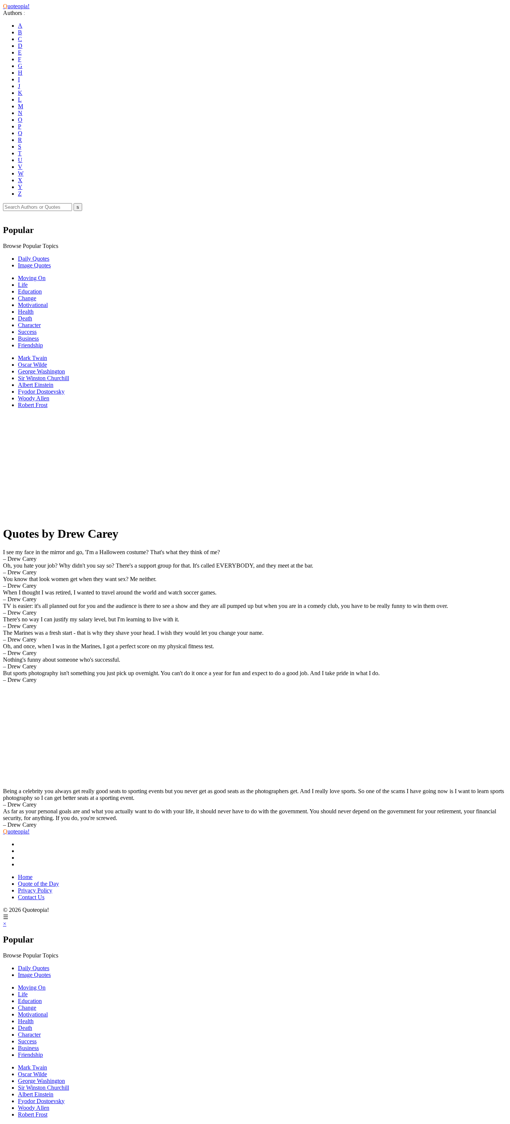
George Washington (41, 371)
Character (29, 325)
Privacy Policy (35, 890)
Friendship (30, 345)
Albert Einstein (35, 385)
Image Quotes (34, 265)
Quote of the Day (38, 884)
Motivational (33, 305)
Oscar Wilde (32, 364)
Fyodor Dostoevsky (41, 391)
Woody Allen (33, 398)
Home (25, 877)
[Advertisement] (227, 466)
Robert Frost (32, 405)
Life (23, 285)
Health (26, 311)
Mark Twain (32, 358)
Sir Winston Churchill (43, 378)
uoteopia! (16, 6)
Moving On (32, 278)
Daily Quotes (33, 258)
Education (30, 291)
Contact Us (31, 897)
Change (27, 298)
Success (27, 332)
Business (28, 338)
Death (25, 318)
